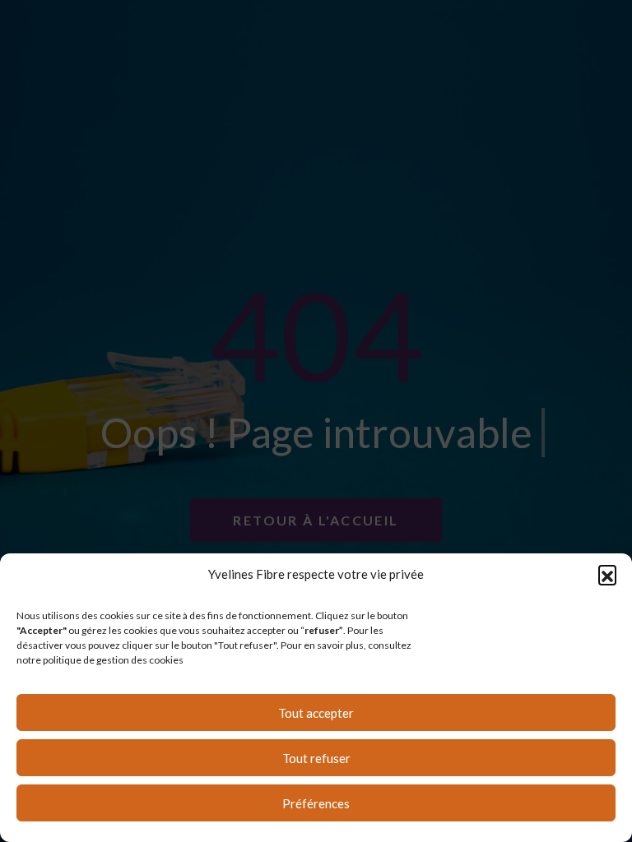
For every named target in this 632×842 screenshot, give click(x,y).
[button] (607, 574)
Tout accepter (316, 713)
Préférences (316, 803)
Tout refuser (316, 758)
